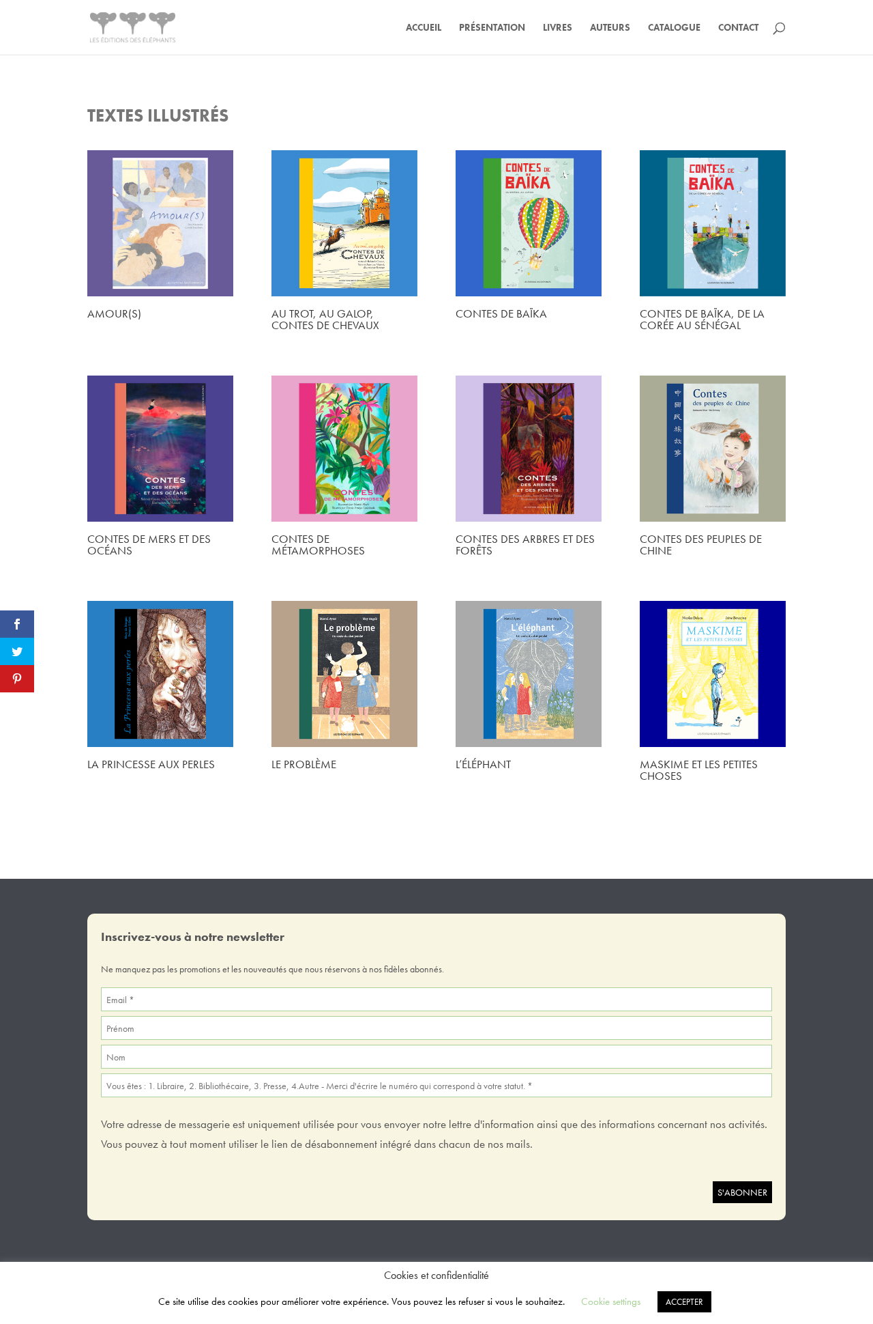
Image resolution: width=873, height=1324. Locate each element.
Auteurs (610, 28)
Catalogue (674, 28)
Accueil (423, 28)
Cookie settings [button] (610, 1301)
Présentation (492, 28)
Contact (738, 28)
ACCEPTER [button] (684, 1302)
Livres (557, 28)
